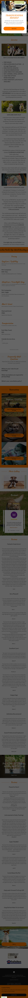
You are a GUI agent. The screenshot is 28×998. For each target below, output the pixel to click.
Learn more (14, 28)
